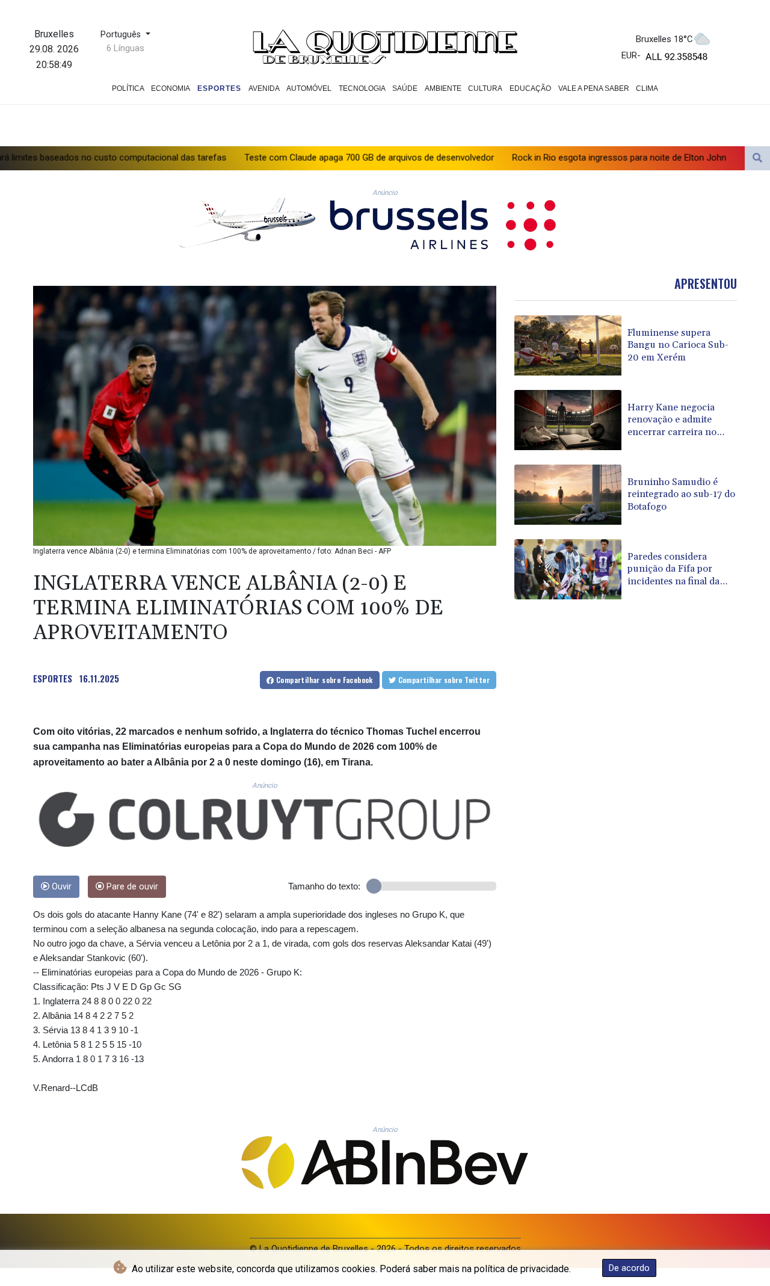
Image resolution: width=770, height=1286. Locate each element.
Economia (170, 88)
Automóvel (308, 88)
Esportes (219, 88)
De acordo (629, 1268)
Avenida (264, 88)
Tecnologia (362, 88)
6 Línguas (125, 48)
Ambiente (443, 88)
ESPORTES (52, 678)
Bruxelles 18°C (664, 39)
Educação (530, 88)
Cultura (485, 88)
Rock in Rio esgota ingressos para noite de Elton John (530, 157)
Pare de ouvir (131, 887)
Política (128, 88)
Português (121, 34)
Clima (647, 88)
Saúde (404, 88)
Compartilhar (323, 680)
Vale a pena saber (593, 88)
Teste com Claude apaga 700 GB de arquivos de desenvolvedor (280, 157)
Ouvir (60, 887)
